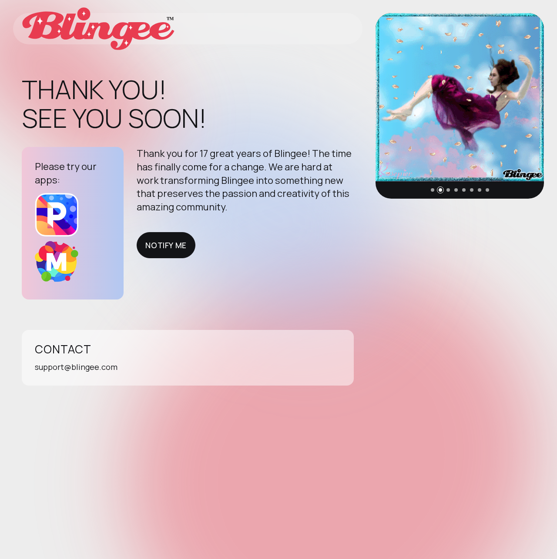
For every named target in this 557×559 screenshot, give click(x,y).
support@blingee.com (76, 367)
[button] (432, 190)
